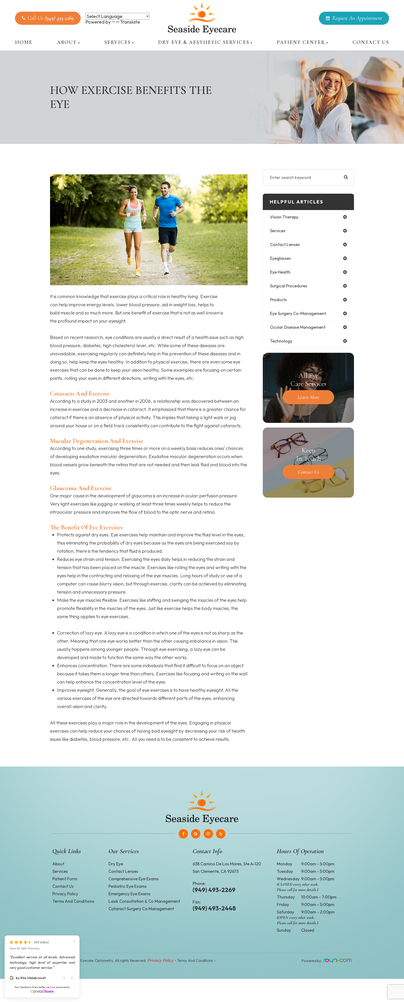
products (278, 299)
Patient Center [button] (301, 42)
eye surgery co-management (298, 313)
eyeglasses (280, 258)
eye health (280, 272)
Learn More (308, 397)
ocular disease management (297, 327)
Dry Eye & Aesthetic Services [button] (203, 42)
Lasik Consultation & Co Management (144, 901)
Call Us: (51, 18)
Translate (130, 22)
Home (23, 42)
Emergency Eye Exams (129, 893)
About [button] (67, 42)
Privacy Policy (65, 893)
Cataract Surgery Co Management (141, 908)
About (58, 863)
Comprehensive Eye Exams (133, 878)
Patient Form (64, 878)
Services (60, 871)
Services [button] (117, 42)
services (277, 230)
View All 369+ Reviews (24, 948)
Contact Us (371, 42)
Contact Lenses (123, 871)
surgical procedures (288, 286)
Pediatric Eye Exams (127, 886)
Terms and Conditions (73, 901)
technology (281, 341)
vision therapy (284, 217)
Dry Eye (115, 863)
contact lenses (285, 244)
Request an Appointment (357, 18)
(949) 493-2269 (214, 890)
